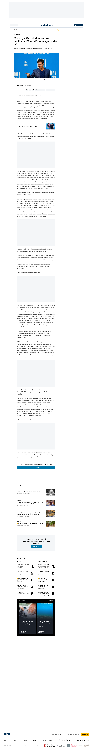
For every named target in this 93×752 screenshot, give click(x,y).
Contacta (35, 740)
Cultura (15, 29)
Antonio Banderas (30, 479)
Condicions (22, 745)
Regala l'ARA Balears (47, 740)
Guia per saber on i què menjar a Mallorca (30, 95)
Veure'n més (51, 600)
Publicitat (25, 740)
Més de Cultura (21, 486)
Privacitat (12, 745)
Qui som (15, 740)
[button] (82, 1)
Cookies (26, 745)
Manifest (6, 740)
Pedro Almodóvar (21, 479)
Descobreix (22, 600)
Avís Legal (17, 745)
